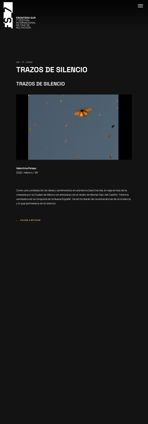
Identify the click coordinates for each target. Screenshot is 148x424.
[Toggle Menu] (140, 6)
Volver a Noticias (30, 220)
